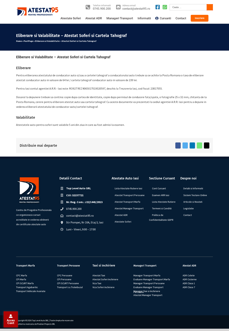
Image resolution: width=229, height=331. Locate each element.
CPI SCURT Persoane (68, 283)
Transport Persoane (68, 265)
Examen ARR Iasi (160, 195)
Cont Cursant (159, 188)
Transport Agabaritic (27, 287)
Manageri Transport (144, 265)
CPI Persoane (64, 279)
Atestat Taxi (98, 275)
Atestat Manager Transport (129, 208)
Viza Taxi (96, 283)
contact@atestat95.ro (136, 8)
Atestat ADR (121, 215)
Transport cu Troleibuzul (70, 287)
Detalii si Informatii (193, 188)
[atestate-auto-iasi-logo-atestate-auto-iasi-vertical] (29, 179)
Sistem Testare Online (195, 195)
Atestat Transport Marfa (127, 201)
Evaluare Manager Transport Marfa (151, 279)
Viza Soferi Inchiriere (103, 287)
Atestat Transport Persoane (130, 195)
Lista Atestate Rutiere (164, 201)
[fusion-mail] (38, 233)
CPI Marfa (21, 279)
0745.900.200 (102, 8)
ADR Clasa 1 (189, 283)
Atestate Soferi (123, 221)
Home (19, 41)
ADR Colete (189, 275)
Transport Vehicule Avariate (30, 291)
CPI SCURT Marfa (25, 283)
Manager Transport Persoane (149, 283)
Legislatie (188, 208)
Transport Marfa (25, 265)
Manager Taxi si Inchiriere (146, 291)
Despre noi (188, 178)
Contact (187, 215)
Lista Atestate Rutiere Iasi (128, 188)
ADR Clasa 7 (189, 287)
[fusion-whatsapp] (34, 233)
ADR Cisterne (190, 279)
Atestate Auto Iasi (125, 178)
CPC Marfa (21, 275)
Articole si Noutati (192, 201)
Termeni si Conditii (162, 208)
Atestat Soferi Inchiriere (105, 279)
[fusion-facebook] (30, 233)
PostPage (28, 41)
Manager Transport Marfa (146, 275)
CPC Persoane (64, 275)
